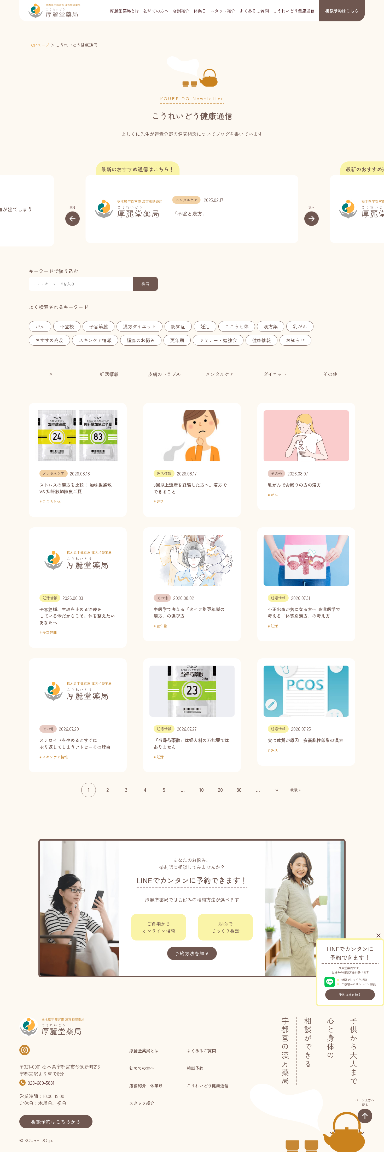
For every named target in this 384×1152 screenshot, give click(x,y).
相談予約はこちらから (56, 1121)
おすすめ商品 (49, 340)
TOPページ (39, 45)
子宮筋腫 (98, 326)
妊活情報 (109, 374)
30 (239, 789)
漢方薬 (271, 326)
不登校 (67, 326)
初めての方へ (155, 11)
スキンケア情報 (95, 340)
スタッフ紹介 (222, 11)
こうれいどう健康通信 (294, 11)
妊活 (205, 326)
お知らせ (295, 340)
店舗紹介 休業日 (189, 11)
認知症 (178, 326)
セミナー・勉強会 (218, 340)
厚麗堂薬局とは (124, 11)
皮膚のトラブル (164, 374)
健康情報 (261, 340)
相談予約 (342, 11)
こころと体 (236, 326)
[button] (72, 215)
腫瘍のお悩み (141, 340)
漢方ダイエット (139, 326)
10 (201, 789)
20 (220, 789)
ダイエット (275, 374)
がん (40, 326)
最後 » (295, 789)
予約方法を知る (350, 994)
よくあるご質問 (254, 11)
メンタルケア (186, 199)
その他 (330, 374)
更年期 (177, 340)
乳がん (300, 326)
